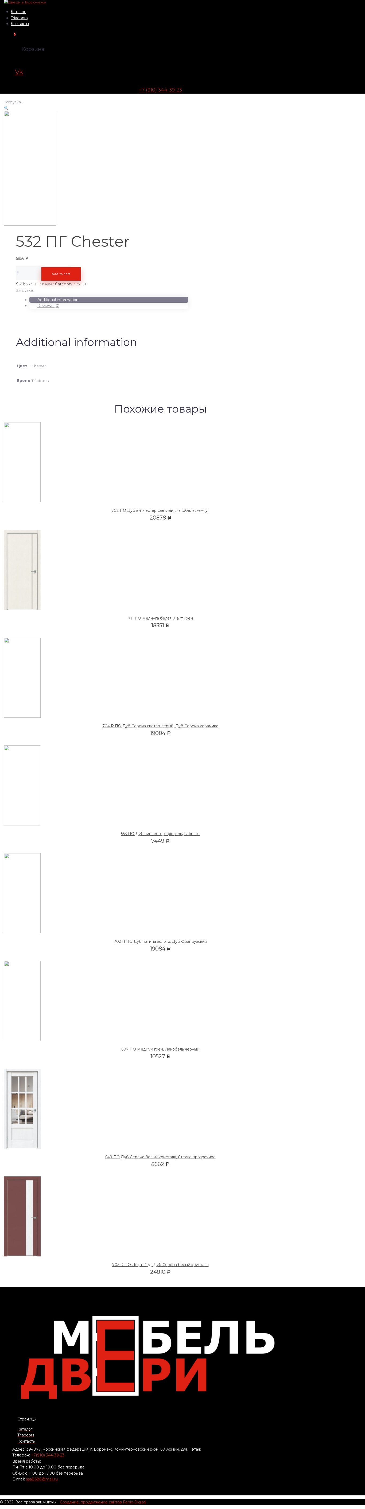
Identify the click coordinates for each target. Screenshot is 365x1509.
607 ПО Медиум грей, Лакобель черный (160, 1049)
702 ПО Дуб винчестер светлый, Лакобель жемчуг (160, 510)
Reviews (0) (48, 305)
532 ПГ (80, 284)
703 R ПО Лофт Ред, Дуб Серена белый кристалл (160, 1264)
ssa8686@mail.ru (42, 1479)
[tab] (108, 300)
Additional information (58, 299)
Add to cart (61, 274)
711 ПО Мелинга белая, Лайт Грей (160, 618)
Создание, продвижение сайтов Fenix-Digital (103, 1502)
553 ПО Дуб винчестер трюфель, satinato (160, 833)
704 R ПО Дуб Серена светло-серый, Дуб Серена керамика (160, 726)
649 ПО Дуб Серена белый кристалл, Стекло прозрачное (160, 1157)
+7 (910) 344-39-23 (160, 90)
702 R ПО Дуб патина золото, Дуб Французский (160, 941)
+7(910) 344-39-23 (47, 1455)
